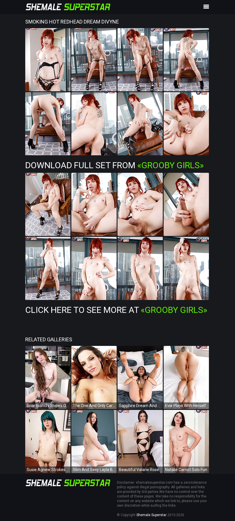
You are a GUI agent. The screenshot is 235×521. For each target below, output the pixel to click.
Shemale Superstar (151, 515)
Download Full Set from (114, 165)
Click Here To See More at (116, 310)
